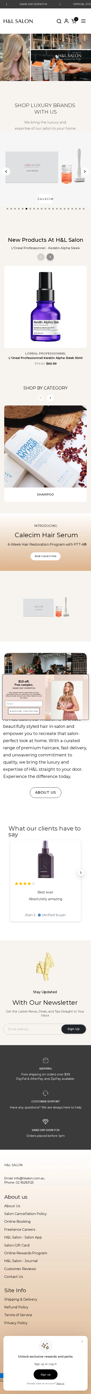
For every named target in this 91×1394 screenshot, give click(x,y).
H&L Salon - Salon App (23, 1237)
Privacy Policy (16, 1323)
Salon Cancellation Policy (25, 1214)
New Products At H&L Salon (45, 240)
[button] (59, 21)
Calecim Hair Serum (47, 535)
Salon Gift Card (17, 1245)
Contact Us (13, 1277)
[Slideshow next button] (80, 872)
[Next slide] (85, 171)
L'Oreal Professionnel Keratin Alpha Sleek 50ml (46, 358)
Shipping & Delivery (20, 1299)
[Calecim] (45, 169)
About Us (12, 1206)
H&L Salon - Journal (21, 1261)
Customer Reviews (20, 1269)
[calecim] (45, 606)
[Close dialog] (86, 677)
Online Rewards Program (25, 1253)
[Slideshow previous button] (10, 872)
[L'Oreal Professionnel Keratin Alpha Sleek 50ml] (45, 309)
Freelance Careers (19, 1230)
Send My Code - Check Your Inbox (24, 711)
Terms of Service (18, 1315)
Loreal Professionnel (45, 353)
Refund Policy (16, 1307)
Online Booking (17, 1222)
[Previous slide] (6, 171)
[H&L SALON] (18, 21)
